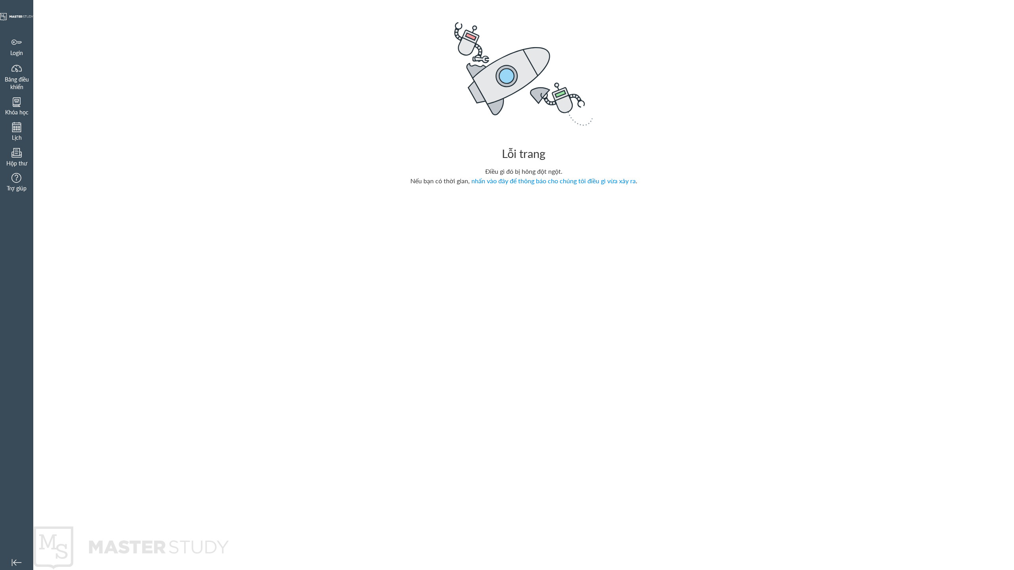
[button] (16, 106)
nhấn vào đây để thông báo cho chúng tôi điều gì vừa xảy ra (553, 180)
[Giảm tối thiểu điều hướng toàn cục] (16, 562)
